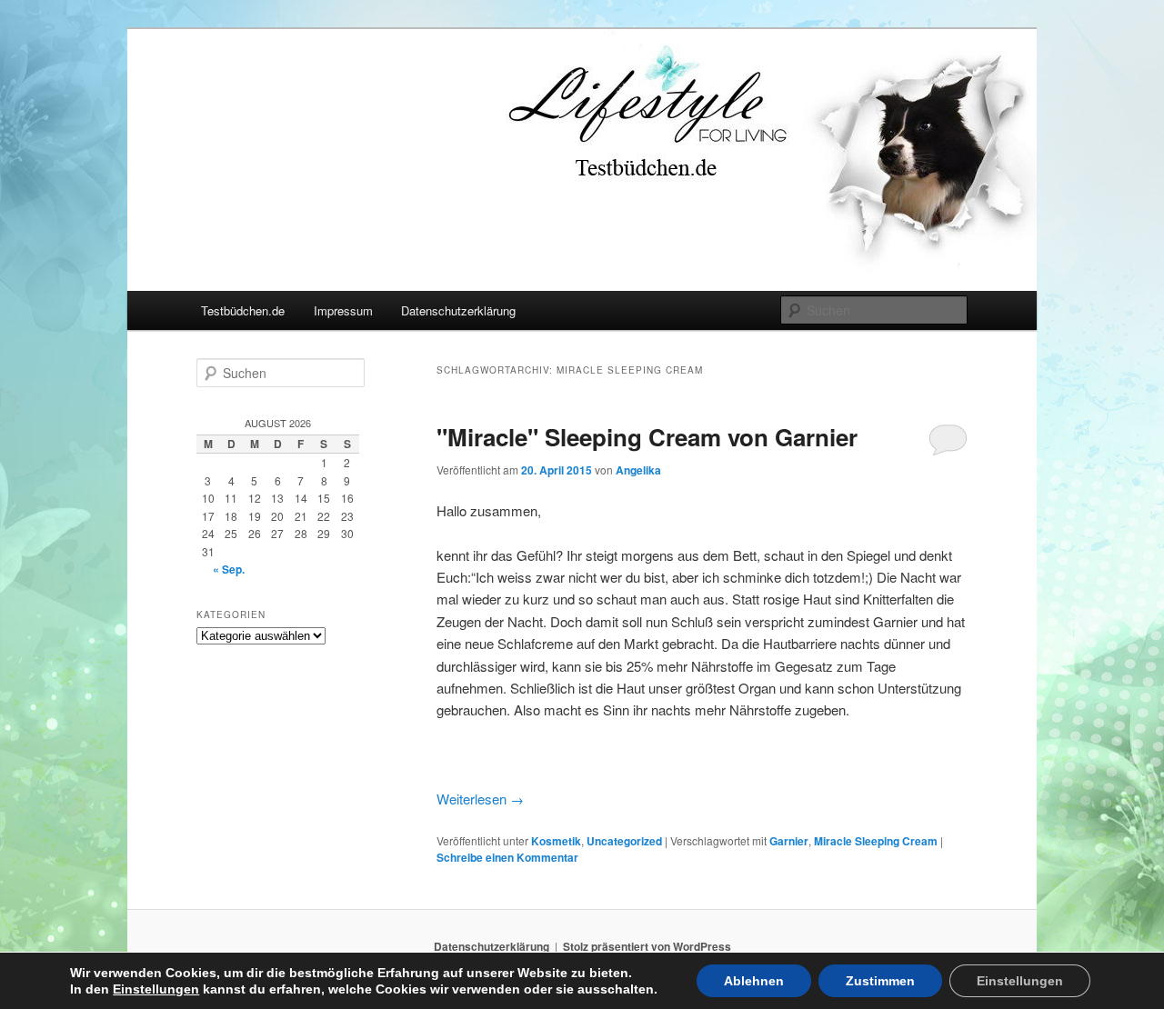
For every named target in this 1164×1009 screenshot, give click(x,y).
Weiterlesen (480, 798)
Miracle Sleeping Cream (876, 841)
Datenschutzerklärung (458, 310)
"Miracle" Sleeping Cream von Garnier (647, 437)
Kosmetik (556, 841)
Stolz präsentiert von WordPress (647, 946)
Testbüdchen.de (243, 310)
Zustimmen (880, 981)
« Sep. (229, 569)
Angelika (638, 470)
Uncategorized (624, 841)
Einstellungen (156, 989)
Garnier (788, 841)
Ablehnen (754, 981)
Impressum (343, 310)
